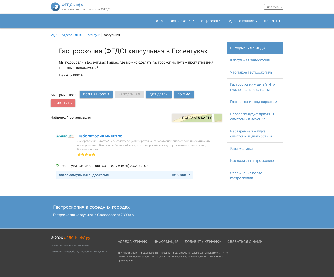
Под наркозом (96, 94)
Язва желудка (241, 148)
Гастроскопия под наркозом (253, 101)
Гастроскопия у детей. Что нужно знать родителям (252, 87)
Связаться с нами (245, 241)
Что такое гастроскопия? (173, 21)
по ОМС (183, 94)
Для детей (159, 94)
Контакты (272, 21)
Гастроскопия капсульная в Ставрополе (94, 215)
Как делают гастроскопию (252, 160)
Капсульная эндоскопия (250, 60)
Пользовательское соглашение (70, 245)
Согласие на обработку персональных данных (79, 251)
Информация (211, 21)
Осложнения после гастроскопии (246, 175)
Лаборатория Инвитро (99, 136)
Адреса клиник (242, 21)
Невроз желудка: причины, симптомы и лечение (252, 116)
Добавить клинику (203, 241)
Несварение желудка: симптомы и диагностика (251, 134)
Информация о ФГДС (247, 48)
